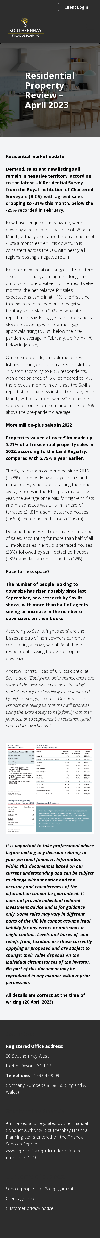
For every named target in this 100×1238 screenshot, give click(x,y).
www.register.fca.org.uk (28, 1151)
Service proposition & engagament (39, 1189)
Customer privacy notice (29, 1208)
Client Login (76, 7)
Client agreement (23, 1198)
